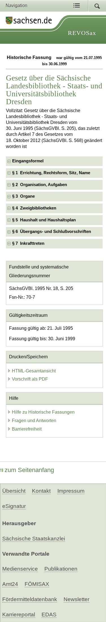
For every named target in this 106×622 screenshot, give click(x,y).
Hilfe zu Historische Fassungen (43, 412)
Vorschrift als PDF (30, 379)
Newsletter (76, 599)
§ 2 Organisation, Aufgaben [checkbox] (39, 184)
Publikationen (60, 569)
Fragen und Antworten (34, 420)
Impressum (71, 491)
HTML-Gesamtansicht (34, 370)
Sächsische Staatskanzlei (33, 539)
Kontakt (41, 491)
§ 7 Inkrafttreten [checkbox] (28, 243)
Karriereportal (18, 614)
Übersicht (13, 491)
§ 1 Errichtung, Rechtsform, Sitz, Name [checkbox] (51, 173)
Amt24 (10, 584)
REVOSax (82, 32)
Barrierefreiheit (27, 429)
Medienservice (20, 569)
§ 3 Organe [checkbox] (23, 196)
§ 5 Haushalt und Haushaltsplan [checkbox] (44, 220)
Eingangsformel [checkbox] (28, 161)
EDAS (49, 614)
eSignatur (14, 506)
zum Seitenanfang (29, 469)
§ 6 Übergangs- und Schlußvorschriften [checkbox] (51, 231)
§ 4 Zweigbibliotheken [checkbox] (34, 208)
